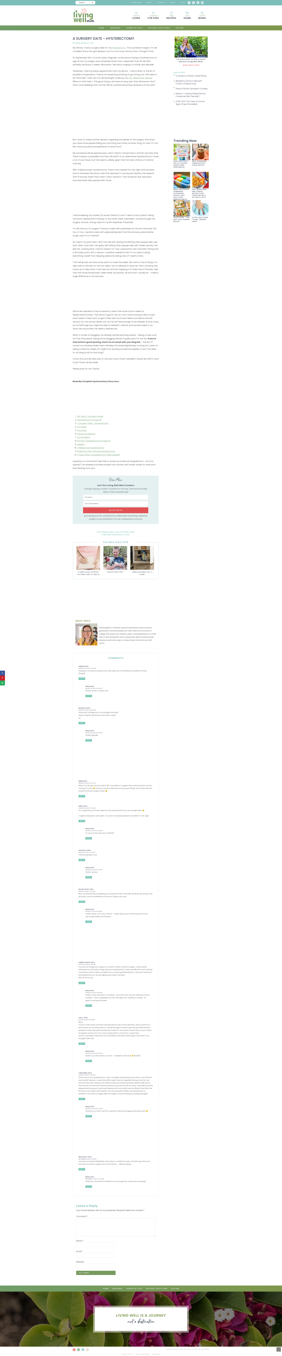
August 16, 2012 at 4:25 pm (93, 831)
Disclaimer (156, 1354)
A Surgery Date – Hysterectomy (92, 423)
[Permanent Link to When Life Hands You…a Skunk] (142, 570)
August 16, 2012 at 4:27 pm (93, 870)
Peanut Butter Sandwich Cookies (192, 88)
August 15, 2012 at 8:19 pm (87, 1020)
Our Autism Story (115, 572)
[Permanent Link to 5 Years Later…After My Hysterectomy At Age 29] (88, 570)
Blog (172, 3)
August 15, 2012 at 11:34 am (87, 668)
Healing (80, 444)
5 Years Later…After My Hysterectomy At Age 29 (88, 573)
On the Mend (83, 437)
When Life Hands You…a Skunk (142, 573)
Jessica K (82, 850)
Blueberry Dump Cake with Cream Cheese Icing (189, 82)
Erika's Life (88, 43)
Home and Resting (86, 434)
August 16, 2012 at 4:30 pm (94, 1053)
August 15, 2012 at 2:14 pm (87, 852)
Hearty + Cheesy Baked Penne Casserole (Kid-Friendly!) (190, 95)
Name (79, 1240)
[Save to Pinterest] (2, 678)
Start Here (136, 3)
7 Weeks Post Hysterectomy (90, 447)
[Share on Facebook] (2, 673)
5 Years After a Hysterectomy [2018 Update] (98, 454)
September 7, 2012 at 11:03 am (94, 1179)
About (149, 3)
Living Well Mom (84, 15)
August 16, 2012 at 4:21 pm (93, 688)
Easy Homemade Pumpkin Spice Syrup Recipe (199, 163)
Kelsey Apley (84, 889)
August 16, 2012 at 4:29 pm (93, 993)
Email (79, 1251)
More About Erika (191, 65)
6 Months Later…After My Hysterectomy (96, 451)
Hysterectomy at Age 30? (89, 420)
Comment (82, 1216)
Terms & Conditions (142, 1354)
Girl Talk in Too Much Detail (90, 416)
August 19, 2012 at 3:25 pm (87, 1075)
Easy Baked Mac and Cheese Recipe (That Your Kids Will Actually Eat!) (199, 193)
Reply (82, 678)
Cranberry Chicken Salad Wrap (191, 75)
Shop (182, 3)
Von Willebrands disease (140, 78)
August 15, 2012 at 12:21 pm (87, 783)
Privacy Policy (127, 1354)
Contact (161, 3)
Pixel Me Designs (203, 1349)
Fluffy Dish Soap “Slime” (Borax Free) (200, 219)
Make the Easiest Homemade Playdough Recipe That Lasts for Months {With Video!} (181, 195)
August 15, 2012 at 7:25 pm (87, 964)
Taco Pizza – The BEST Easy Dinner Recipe (181, 219)
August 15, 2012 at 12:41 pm (87, 808)
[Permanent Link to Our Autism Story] (115, 570)
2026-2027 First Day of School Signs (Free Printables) (190, 102)
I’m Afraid (81, 426)
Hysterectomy (127, 532)
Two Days (82, 430)
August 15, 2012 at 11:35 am (87, 710)
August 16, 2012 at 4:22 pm (93, 733)
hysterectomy (119, 47)
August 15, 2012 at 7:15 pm (87, 891)
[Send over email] (2, 682)
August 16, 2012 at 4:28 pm (93, 911)
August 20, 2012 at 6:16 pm (94, 1108)
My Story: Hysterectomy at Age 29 (93, 440)
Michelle (82, 708)
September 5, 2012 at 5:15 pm (87, 1159)
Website (80, 1261)
